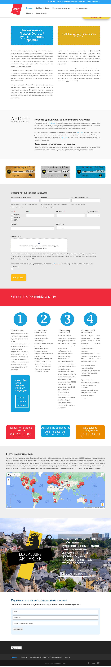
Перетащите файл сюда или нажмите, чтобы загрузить (39, 246)
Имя (28, 212)
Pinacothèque (60, 663)
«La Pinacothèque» (42, 8)
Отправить (18, 277)
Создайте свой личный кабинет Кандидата (71, 2)
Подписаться (17, 629)
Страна (14, 224)
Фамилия (60, 212)
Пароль (44, 197)
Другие (15, 220)
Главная (29, 8)
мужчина (16, 214)
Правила (29, 13)
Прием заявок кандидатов (62, 8)
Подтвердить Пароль (80, 197)
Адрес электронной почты (21, 197)
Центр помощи (41, 13)
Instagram (60, 224)
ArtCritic (52, 123)
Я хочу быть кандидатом (73, 573)
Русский (95, 2)
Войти (89, 2)
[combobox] (93, 215)
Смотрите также (81, 8)
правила (57, 264)
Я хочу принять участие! (22, 401)
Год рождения (92, 212)
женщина (16, 217)
